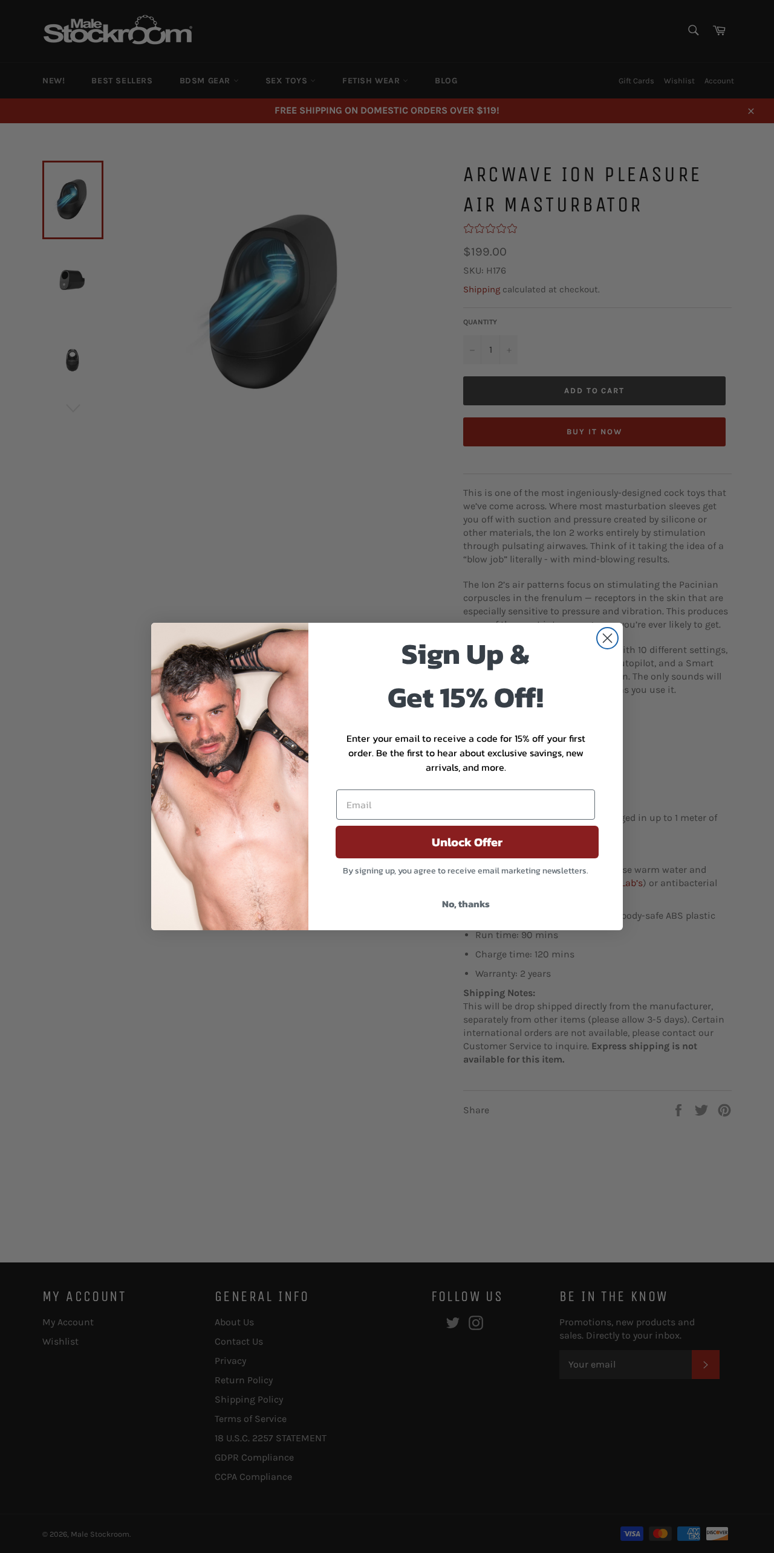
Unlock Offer (467, 842)
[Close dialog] (607, 638)
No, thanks (466, 903)
